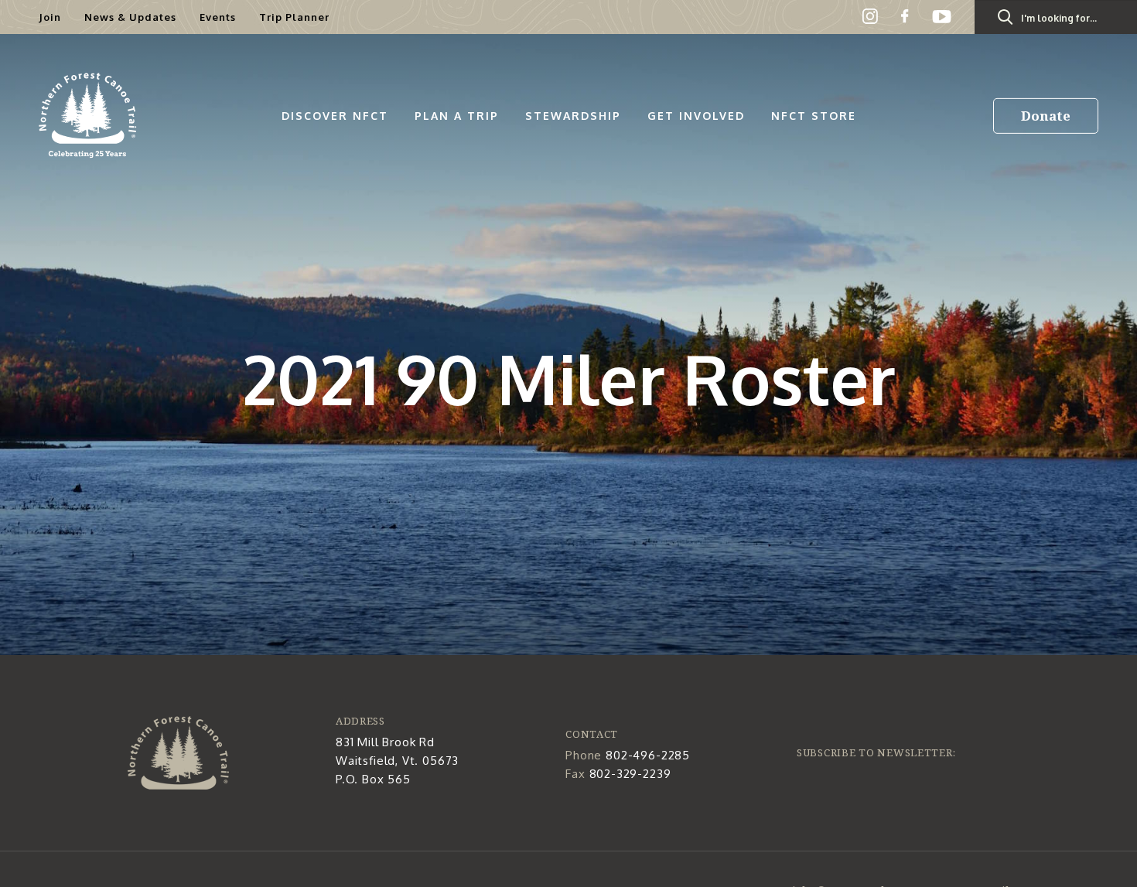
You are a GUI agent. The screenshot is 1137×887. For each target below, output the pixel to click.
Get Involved (696, 115)
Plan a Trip (457, 115)
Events (218, 17)
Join (50, 17)
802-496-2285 (648, 755)
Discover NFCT (335, 115)
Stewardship (573, 115)
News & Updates (130, 17)
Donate (1045, 116)
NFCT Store (813, 115)
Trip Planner (294, 17)
